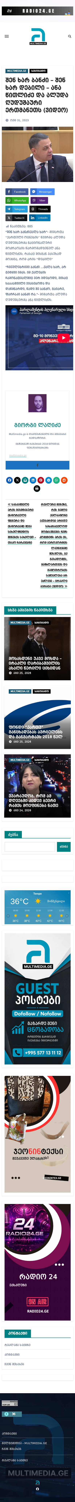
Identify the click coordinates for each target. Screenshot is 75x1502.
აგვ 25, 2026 (22, 673)
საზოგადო (38, 71)
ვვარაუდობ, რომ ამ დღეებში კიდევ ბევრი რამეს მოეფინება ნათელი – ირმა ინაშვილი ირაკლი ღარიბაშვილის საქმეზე (37, 805)
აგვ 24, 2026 (22, 810)
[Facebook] (37, 465)
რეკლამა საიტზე (18, 1345)
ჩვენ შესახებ (14, 1364)
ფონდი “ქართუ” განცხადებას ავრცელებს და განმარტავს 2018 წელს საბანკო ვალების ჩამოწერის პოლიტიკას (37, 737)
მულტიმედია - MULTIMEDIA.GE (24, 1443)
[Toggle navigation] (7, 36)
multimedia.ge (18, 455)
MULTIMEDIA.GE (16, 71)
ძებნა (13, 834)
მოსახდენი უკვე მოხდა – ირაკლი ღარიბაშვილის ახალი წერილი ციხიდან (35, 663)
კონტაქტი (12, 1354)
